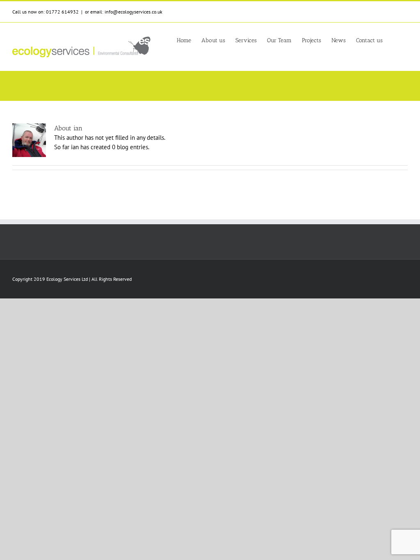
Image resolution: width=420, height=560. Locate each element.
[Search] (395, 40)
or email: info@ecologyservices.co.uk (123, 12)
